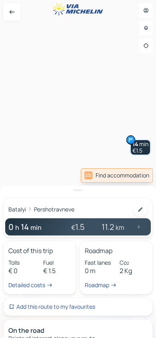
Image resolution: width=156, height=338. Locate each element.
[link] (117, 175)
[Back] (12, 12)
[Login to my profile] (146, 10)
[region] (78, 169)
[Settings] (146, 28)
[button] (140, 147)
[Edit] (140, 209)
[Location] (146, 45)
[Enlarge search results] (78, 190)
